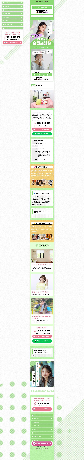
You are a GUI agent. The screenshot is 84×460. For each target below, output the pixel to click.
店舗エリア (38, 16)
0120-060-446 (13, 37)
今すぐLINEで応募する (42, 134)
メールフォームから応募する (12, 42)
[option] (42, 99)
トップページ (33, 16)
